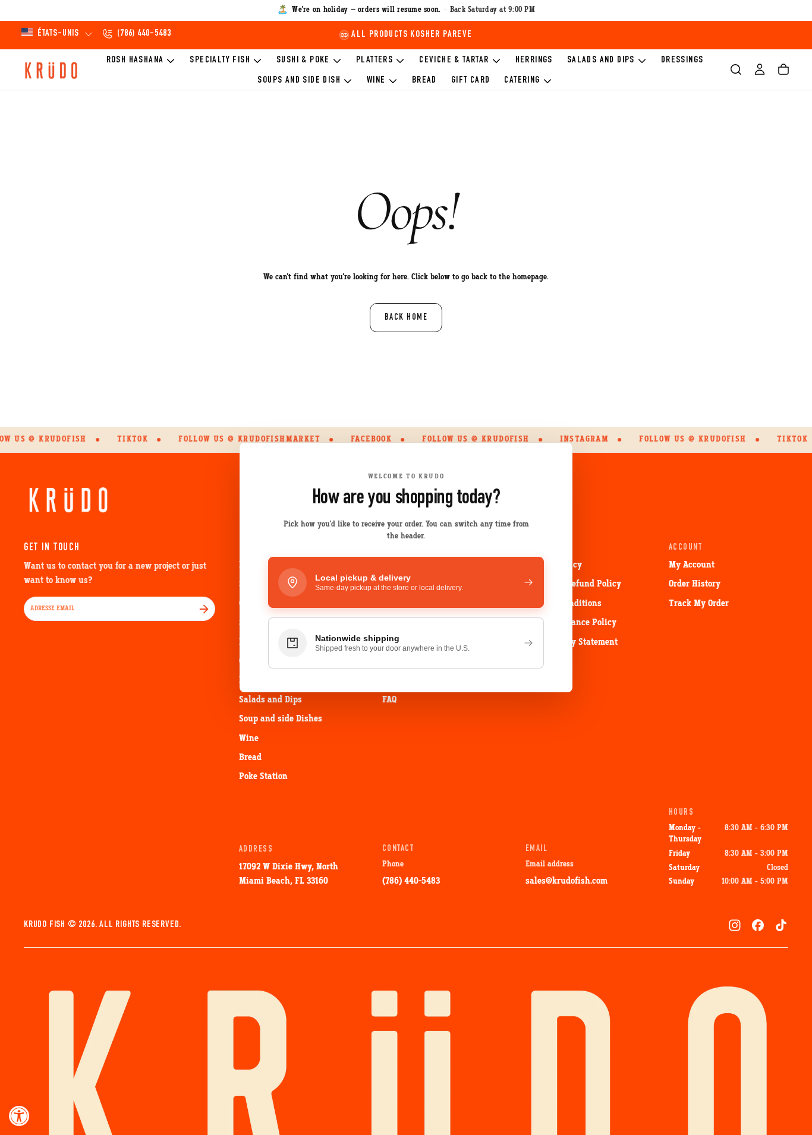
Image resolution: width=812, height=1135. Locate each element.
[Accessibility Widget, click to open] (19, 1115)
